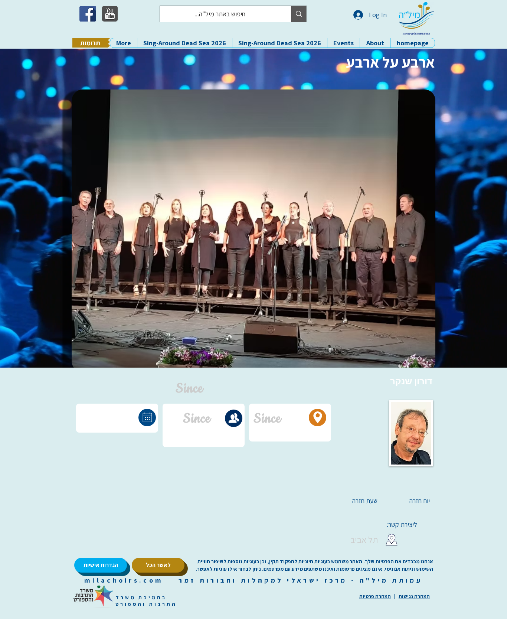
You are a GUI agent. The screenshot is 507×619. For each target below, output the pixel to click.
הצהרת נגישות (414, 596)
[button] (375, 43)
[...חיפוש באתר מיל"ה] (298, 14)
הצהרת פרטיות (375, 596)
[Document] (147, 417)
